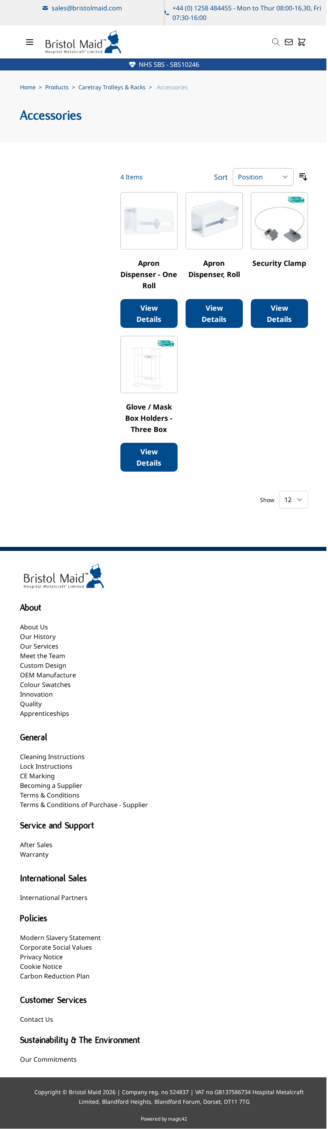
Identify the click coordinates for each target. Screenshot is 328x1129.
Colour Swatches (45, 684)
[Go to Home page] (83, 42)
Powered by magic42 (164, 1119)
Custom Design (43, 665)
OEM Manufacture (48, 675)
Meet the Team (42, 655)
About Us (34, 627)
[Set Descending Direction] (303, 177)
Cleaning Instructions (52, 756)
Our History (38, 636)
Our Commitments (48, 1059)
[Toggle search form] (276, 42)
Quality (31, 703)
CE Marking (37, 775)
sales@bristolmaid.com (87, 8)
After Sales (36, 844)
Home (28, 87)
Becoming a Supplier (51, 785)
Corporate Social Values (56, 947)
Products (57, 87)
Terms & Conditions (50, 795)
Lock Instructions (46, 766)
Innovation (36, 694)
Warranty (34, 854)
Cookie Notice (41, 966)
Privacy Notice (41, 956)
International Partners (54, 897)
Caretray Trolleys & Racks (112, 87)
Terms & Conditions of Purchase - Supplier (84, 804)
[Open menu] (29, 42)
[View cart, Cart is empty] (301, 42)
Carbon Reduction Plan (55, 976)
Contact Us (36, 1019)
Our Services (39, 646)
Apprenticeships (44, 713)
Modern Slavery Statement (60, 937)
